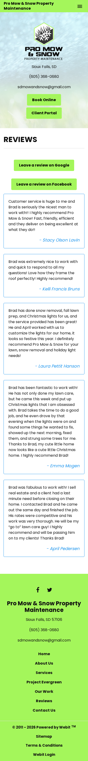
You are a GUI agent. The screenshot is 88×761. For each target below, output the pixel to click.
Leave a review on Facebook (44, 184)
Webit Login (44, 754)
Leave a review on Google (44, 165)
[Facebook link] (37, 590)
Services (44, 672)
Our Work (44, 691)
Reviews (44, 701)
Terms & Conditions (44, 745)
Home (44, 654)
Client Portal (44, 113)
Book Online (44, 100)
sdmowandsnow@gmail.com (44, 87)
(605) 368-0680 (44, 76)
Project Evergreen (44, 682)
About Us (44, 663)
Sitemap (44, 736)
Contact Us (44, 710)
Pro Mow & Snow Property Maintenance (29, 6)
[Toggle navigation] (79, 6)
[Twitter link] (49, 590)
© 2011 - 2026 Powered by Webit (44, 727)
